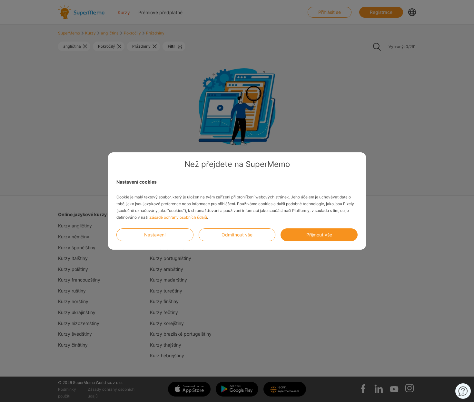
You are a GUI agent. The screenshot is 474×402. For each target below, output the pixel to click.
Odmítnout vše (237, 234)
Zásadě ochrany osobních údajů (178, 217)
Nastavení (154, 234)
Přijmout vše (319, 234)
